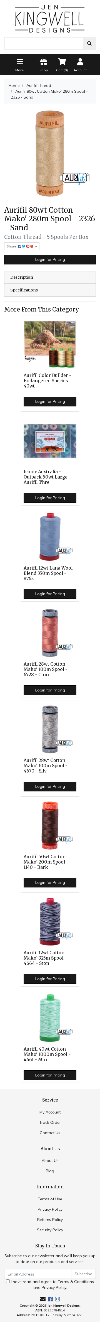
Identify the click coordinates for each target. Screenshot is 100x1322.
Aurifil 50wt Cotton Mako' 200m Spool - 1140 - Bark (46, 862)
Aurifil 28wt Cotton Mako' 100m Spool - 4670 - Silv (46, 766)
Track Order (50, 1122)
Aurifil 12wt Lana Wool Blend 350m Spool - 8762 (48, 573)
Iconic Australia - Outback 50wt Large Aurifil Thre (46, 477)
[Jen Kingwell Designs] (50, 18)
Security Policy (50, 1229)
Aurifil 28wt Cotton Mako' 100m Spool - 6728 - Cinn (46, 669)
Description (21, 277)
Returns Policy (50, 1219)
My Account (50, 1112)
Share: (12, 246)
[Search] (89, 43)
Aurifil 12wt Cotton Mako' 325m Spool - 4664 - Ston (45, 958)
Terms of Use (50, 1198)
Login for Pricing (50, 259)
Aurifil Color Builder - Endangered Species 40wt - (47, 381)
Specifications (24, 290)
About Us (50, 1160)
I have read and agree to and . (52, 1284)
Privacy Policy (50, 1209)
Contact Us (50, 1132)
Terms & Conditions (76, 1281)
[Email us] (43, 1299)
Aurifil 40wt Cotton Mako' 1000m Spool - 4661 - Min (47, 1054)
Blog (50, 1170)
